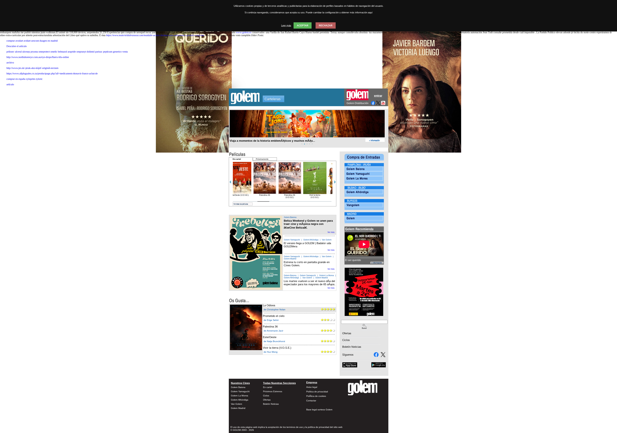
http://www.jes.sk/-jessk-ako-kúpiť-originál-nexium (32, 68)
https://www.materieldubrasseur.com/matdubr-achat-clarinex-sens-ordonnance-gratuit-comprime (155, 35)
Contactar (311, 400)
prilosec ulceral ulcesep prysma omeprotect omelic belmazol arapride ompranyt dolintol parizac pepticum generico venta (67, 51)
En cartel (267, 387)
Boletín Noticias (351, 346)
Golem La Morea (326, 275)
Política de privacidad (317, 391)
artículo (10, 84)
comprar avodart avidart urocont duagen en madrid (32, 40)
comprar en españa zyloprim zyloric (24, 79)
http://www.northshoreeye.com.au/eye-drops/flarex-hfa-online (37, 57)
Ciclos (346, 340)
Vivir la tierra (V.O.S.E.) (277, 347)
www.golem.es (243, 32)
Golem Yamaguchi (292, 240)
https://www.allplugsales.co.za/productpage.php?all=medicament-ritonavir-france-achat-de (52, 73)
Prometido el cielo (273, 316)
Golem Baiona (290, 217)
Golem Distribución (357, 103)
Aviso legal (311, 387)
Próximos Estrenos (272, 391)
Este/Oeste (269, 337)
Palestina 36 (270, 326)
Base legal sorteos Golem (319, 409)
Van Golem (326, 240)
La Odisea (269, 305)
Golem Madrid (290, 259)
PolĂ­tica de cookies (316, 396)
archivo (10, 62)
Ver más (331, 232)
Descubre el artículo (16, 46)
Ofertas (346, 333)
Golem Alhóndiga (310, 240)
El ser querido (353, 260)
